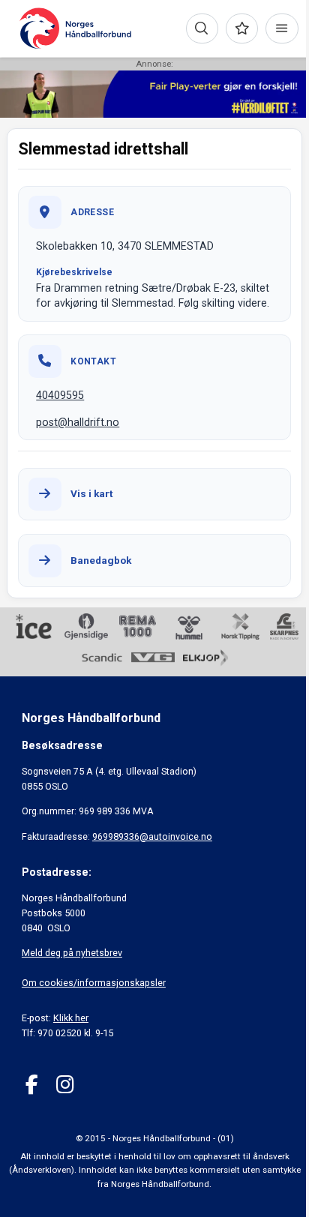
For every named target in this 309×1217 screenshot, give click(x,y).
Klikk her (70, 1018)
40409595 (60, 395)
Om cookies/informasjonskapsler (94, 982)
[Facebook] (32, 1085)
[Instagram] (64, 1085)
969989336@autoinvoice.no (152, 836)
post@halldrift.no (77, 422)
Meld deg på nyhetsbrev (72, 952)
